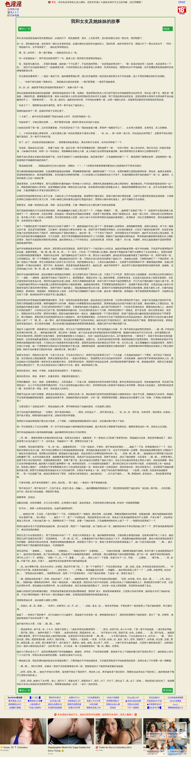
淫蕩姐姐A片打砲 (154, 701)
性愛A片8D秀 (74, 707)
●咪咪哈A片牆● (35, 701)
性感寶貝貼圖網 (55, 707)
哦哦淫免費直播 (74, 704)
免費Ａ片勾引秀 (93, 701)
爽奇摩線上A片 (14, 701)
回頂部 (168, 690)
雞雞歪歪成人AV (94, 707)
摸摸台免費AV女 (55, 704)
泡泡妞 (113, 707)
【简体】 (181, 2)
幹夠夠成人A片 (74, 701)
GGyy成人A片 (133, 697)
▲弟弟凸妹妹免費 (133, 701)
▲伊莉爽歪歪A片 (154, 704)
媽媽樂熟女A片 (14, 704)
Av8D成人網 (55, 701)
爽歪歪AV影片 (55, 697)
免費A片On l (74, 697)
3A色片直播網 (113, 697)
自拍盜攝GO (154, 697)
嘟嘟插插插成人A (175, 707)
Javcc (175, 704)
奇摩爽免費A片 (112, 701)
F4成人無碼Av (35, 707)
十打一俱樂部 (133, 707)
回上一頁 (25, 28)
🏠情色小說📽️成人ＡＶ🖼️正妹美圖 (13, 12)
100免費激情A (93, 697)
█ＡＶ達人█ (35, 697)
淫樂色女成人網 (113, 704)
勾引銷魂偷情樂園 (175, 697)
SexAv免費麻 (175, 701)
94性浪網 (93, 704)
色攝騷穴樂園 (15, 707)
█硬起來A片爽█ (154, 707)
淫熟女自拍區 (133, 704)
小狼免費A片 (35, 704)
